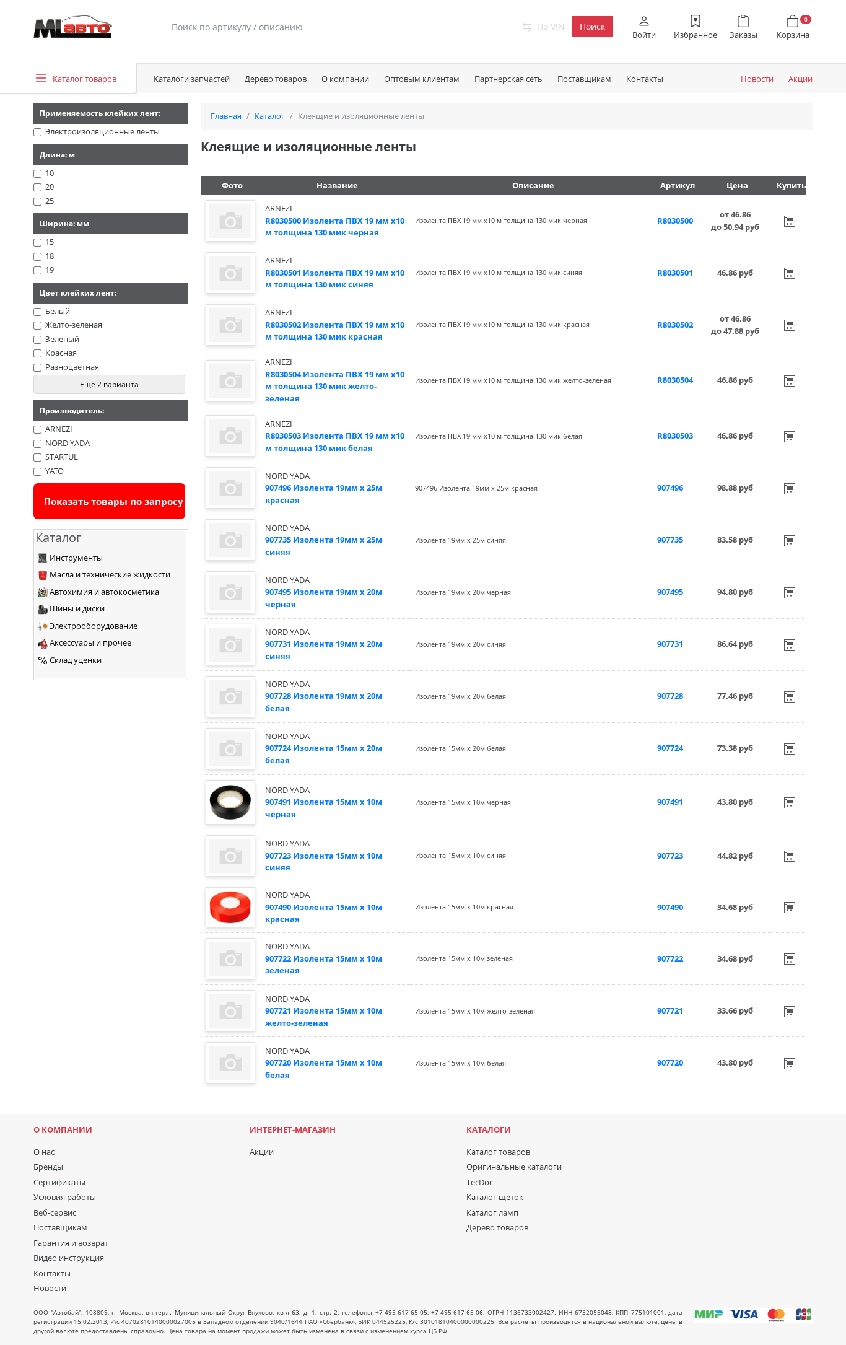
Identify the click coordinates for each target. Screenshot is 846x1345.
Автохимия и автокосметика (103, 591)
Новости (757, 78)
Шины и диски (76, 608)
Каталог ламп (492, 1212)
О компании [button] (345, 78)
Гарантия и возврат (70, 1242)
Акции (800, 78)
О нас (44, 1151)
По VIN (549, 26)
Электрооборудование (92, 625)
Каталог (270, 115)
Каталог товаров (498, 1151)
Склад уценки (75, 659)
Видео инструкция (68, 1257)
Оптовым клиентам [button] (422, 78)
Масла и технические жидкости (109, 574)
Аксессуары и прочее (89, 642)
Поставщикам (584, 78)
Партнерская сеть (508, 78)
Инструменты (75, 557)
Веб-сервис (54, 1212)
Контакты (644, 78)
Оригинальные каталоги (514, 1166)
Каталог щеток (494, 1197)
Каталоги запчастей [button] (192, 78)
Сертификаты (59, 1182)
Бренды (48, 1166)
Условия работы (64, 1197)
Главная (226, 115)
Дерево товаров (276, 78)
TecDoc (479, 1182)
